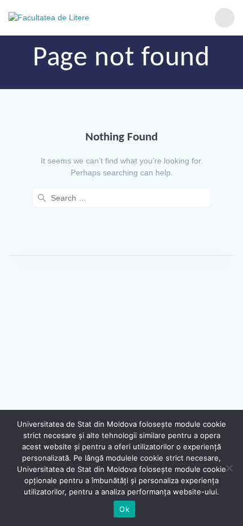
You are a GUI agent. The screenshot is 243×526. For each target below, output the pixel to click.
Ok (124, 509)
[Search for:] (121, 197)
